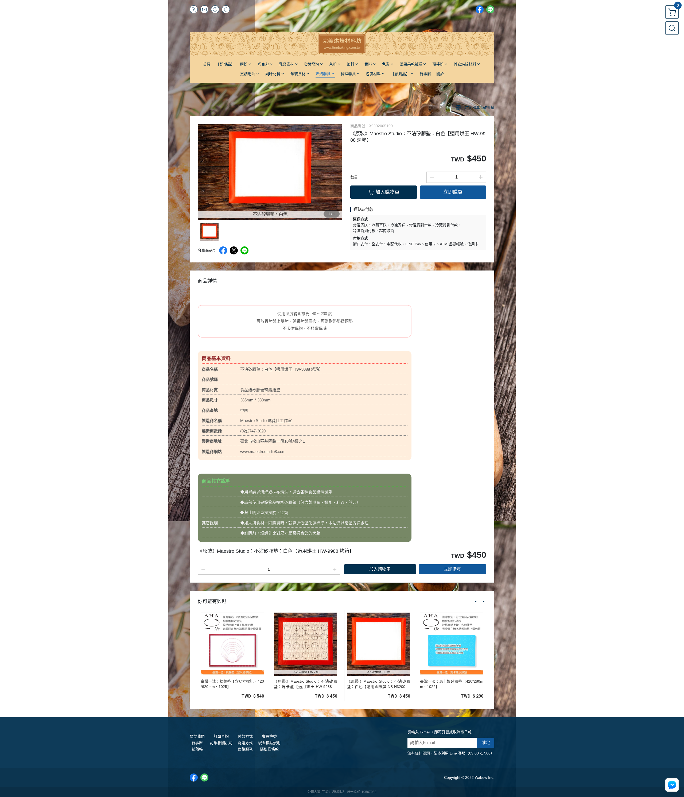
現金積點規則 (269, 743)
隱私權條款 (269, 749)
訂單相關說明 (221, 743)
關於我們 (197, 736)
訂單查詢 (221, 736)
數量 (354, 177)
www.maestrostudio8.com (263, 451)
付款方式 (245, 736)
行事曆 (197, 743)
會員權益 (269, 736)
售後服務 (245, 749)
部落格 (197, 749)
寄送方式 (245, 743)
